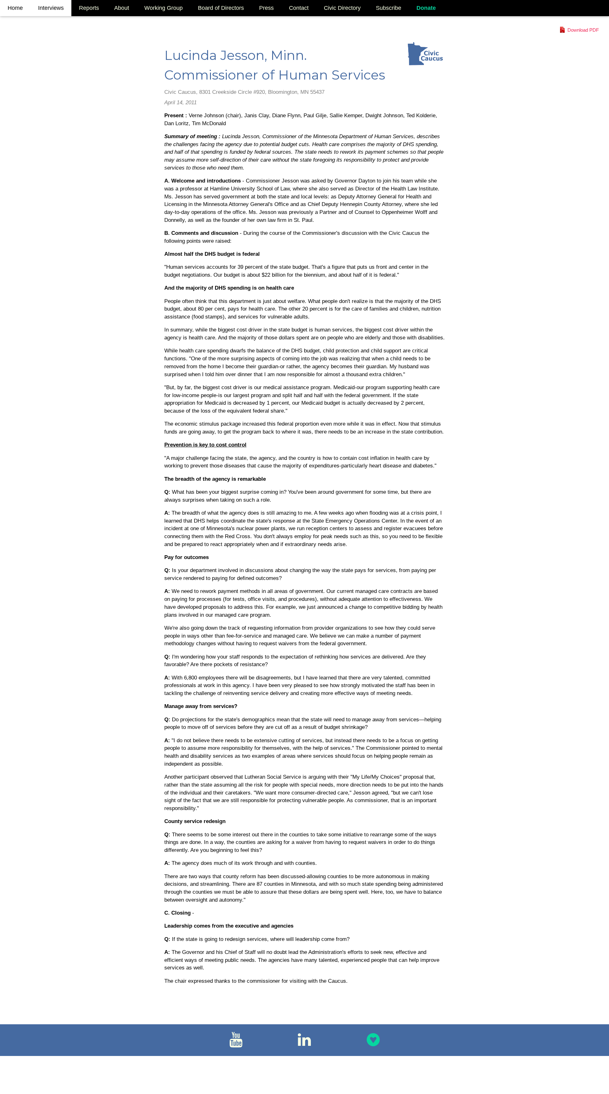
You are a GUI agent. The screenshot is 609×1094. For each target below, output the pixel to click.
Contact (299, 8)
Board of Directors (221, 8)
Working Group (163, 8)
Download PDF (583, 30)
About (121, 8)
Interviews (51, 8)
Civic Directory (342, 8)
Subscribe (388, 8)
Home (15, 8)
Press (266, 8)
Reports (89, 8)
